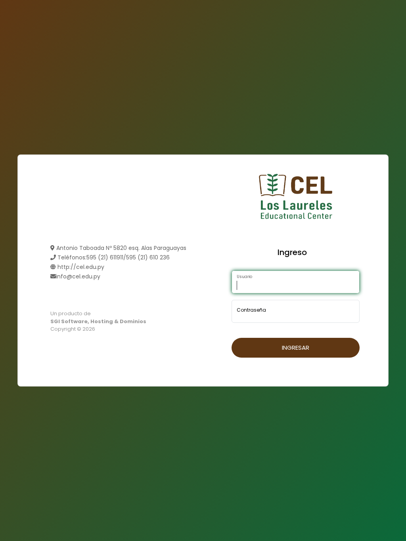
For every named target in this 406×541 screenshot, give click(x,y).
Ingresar (295, 347)
